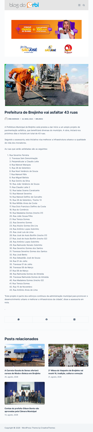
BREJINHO (39, 119)
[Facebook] (46, 319)
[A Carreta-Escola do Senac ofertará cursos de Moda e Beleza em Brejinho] (25, 355)
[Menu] (79, 5)
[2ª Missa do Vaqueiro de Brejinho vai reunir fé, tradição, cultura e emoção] (68, 355)
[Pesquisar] (84, 5)
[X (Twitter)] (74, 319)
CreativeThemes (48, 428)
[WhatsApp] (19, 319)
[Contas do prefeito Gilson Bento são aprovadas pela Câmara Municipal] (25, 393)
